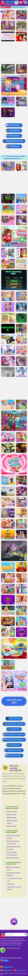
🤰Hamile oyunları (12, 811)
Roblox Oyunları (14, 718)
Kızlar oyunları (15, 130)
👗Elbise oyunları (11, 817)
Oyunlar (11, 945)
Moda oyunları (15, 146)
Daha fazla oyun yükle (14, 701)
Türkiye (6, 960)
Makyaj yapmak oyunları (14, 141)
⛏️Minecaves (10, 884)
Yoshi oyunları (14, 745)
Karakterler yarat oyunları (14, 740)
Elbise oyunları (14, 136)
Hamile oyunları (14, 125)
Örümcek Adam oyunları (14, 724)
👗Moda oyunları (12, 826)
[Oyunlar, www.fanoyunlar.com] (10, 2)
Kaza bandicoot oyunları (14, 734)
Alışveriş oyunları (21, 970)
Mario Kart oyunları (14, 750)
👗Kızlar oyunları (11, 814)
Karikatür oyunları (14, 755)
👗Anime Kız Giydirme (13, 858)
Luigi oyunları (14, 729)
